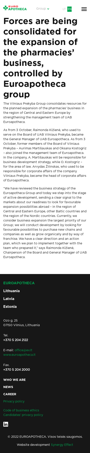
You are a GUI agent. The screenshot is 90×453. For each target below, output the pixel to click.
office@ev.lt (23, 350)
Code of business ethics (21, 410)
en (69, 9)
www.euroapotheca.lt (19, 354)
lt (64, 9)
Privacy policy (13, 401)
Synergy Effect (62, 444)
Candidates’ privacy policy (23, 415)
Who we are (14, 379)
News (8, 387)
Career (9, 394)
